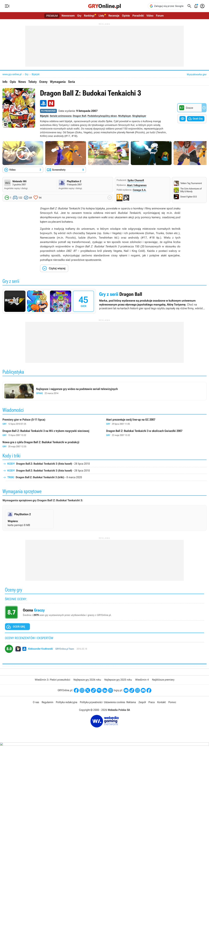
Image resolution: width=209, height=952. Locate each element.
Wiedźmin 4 (142, 679)
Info (4, 82)
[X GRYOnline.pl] (87, 690)
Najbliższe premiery (163, 679)
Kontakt (161, 702)
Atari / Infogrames (136, 185)
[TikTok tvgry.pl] (131, 690)
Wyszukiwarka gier (197, 74)
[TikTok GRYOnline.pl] (93, 690)
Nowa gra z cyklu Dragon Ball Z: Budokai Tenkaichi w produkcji (52, 444)
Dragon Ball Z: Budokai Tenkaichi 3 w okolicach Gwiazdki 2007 (156, 433)
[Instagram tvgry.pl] (137, 690)
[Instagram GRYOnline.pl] (82, 690)
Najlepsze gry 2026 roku (87, 679)
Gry (79, 15)
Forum (160, 15)
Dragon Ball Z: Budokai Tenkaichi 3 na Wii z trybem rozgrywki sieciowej (52, 433)
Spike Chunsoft (136, 180)
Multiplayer (124, 115)
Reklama (131, 702)
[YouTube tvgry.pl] (126, 690)
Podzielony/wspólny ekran (102, 115)
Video (149, 15)
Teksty (32, 82)
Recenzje (113, 15)
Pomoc (172, 702)
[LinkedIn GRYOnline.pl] (104, 690)
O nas (36, 702)
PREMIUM (52, 15)
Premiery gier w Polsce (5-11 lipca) (52, 422)
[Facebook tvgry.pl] (148, 690)
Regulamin (47, 702)
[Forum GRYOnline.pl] (110, 690)
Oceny (43, 82)
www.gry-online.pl (12, 74)
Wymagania (58, 82)
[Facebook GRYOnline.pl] (76, 690)
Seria (71, 82)
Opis (13, 82)
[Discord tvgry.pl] (143, 690)
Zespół (142, 702)
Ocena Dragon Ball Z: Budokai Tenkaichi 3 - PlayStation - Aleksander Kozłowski (104, 650)
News (22, 82)
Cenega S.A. (139, 190)
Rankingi (89, 15)
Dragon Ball (79, 115)
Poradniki (138, 15)
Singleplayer (139, 115)
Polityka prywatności (91, 702)
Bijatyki (36, 74)
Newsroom (68, 15)
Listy (101, 15)
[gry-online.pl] (104, 6)
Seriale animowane (61, 115)
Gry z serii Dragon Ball (104, 301)
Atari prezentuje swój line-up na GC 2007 (156, 422)
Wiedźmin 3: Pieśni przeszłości (52, 679)
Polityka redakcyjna (66, 702)
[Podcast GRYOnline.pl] (99, 690)
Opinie (126, 15)
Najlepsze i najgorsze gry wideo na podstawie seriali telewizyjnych (104, 391)
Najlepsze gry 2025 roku (118, 679)
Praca (151, 702)
